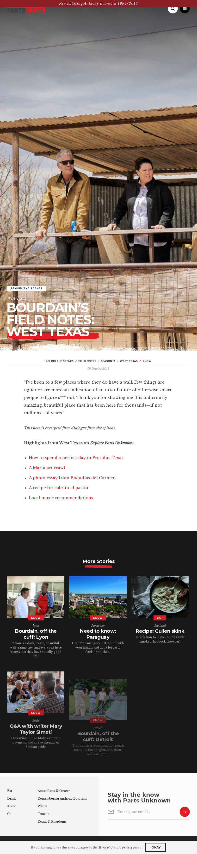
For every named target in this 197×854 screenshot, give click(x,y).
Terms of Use (106, 847)
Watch (42, 806)
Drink (11, 798)
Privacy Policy (131, 847)
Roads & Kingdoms (52, 821)
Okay (155, 847)
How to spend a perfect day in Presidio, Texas (76, 457)
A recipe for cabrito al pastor (59, 487)
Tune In (43, 814)
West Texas (16, 298)
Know (11, 806)
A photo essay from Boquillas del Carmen (72, 477)
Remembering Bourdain (62, 798)
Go (9, 814)
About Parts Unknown (54, 791)
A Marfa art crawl (47, 467)
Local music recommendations (61, 497)
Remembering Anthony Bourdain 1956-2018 (98, 3)
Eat (9, 791)
